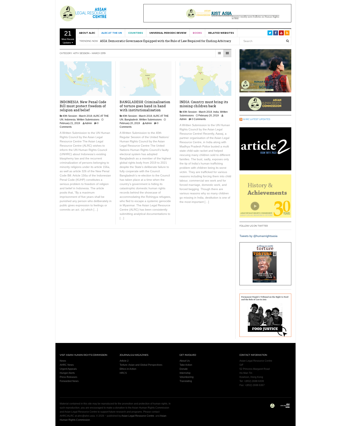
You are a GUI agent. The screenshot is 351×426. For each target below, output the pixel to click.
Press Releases (68, 377)
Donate (184, 369)
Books (197, 32)
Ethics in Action (128, 369)
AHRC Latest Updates (256, 119)
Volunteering (187, 377)
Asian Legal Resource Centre (137, 415)
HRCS (123, 373)
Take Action (186, 364)
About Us (185, 360)
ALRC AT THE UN (111, 32)
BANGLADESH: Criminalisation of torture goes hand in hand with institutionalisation (145, 106)
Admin (88, 123)
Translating (186, 381)
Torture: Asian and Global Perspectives (141, 364)
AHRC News (67, 364)
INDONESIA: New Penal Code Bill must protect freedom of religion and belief (83, 106)
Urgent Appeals (68, 369)
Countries (135, 32)
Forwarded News (69, 381)
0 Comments (199, 119)
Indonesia (70, 119)
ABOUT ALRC (87, 32)
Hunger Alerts (67, 373)
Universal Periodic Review (167, 32)
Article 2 (124, 360)
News (63, 360)
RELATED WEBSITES (221, 32)
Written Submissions (88, 119)
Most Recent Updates (68, 37)
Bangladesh (131, 119)
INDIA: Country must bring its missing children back (204, 104)
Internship (185, 373)
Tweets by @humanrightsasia (258, 236)
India (216, 111)
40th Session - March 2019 (77, 116)
